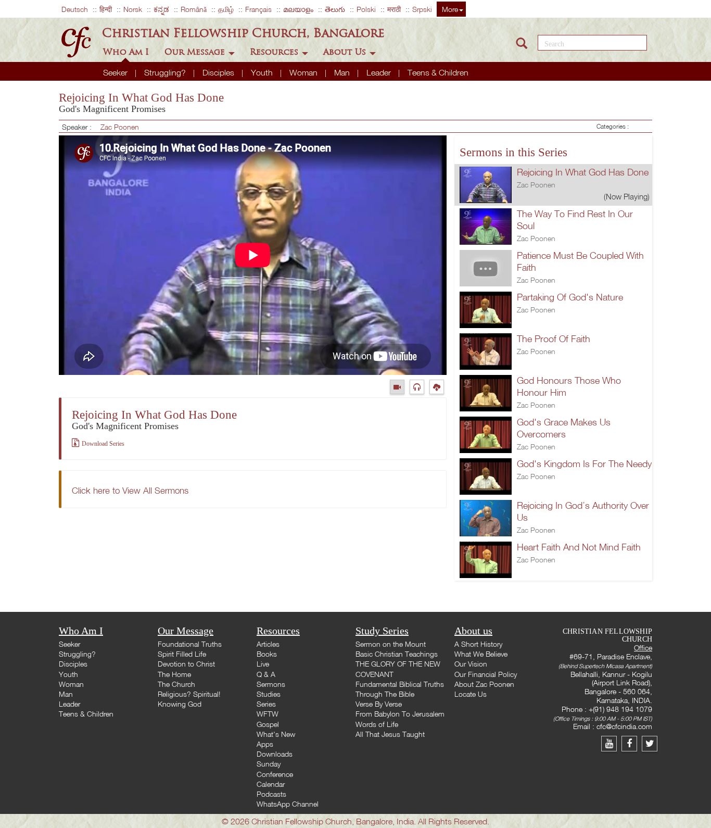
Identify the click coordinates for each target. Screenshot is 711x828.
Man (343, 72)
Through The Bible (384, 693)
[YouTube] (611, 743)
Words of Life (376, 724)
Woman (304, 72)
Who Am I (127, 51)
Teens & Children (438, 72)
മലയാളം (298, 9)
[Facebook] (631, 743)
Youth (263, 72)
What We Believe (480, 653)
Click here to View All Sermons (130, 490)
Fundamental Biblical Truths (399, 684)
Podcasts (271, 793)
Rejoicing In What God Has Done (583, 172)
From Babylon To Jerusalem (400, 713)
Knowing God (179, 703)
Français (258, 9)
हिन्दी (105, 9)
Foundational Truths (190, 643)
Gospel (268, 724)
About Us (346, 51)
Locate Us (470, 693)
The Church (176, 684)
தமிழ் (226, 9)
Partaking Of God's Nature (570, 297)
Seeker (116, 72)
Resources (275, 51)
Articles (268, 643)
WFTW (267, 713)
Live (263, 663)
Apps (265, 743)
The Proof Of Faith (553, 338)
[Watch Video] (400, 386)
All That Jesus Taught (390, 734)
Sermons (271, 684)
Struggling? (166, 72)
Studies (269, 693)
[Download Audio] (438, 386)
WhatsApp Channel (288, 803)
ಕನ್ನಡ (161, 9)
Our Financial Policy (485, 674)
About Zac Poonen (484, 684)
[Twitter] (651, 743)
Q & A (266, 674)
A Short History (478, 643)
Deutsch (74, 9)
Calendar (271, 784)
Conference (275, 774)
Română (194, 9)
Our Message (195, 51)
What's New (276, 734)
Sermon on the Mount (390, 643)
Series (266, 703)
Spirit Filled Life (182, 653)
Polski (366, 9)
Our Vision (470, 663)
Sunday (269, 763)
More (450, 9)
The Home (174, 674)
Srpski (422, 9)
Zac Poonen (119, 126)
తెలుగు (335, 9)
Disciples (219, 72)
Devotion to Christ (186, 663)
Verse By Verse (378, 703)
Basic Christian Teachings (396, 653)
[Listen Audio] (419, 386)
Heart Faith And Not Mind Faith (579, 547)
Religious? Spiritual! (189, 693)
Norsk (132, 9)
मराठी (394, 9)
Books (267, 653)
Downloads (275, 753)
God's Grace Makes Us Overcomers (564, 428)
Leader (379, 72)
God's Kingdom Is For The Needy (584, 463)
